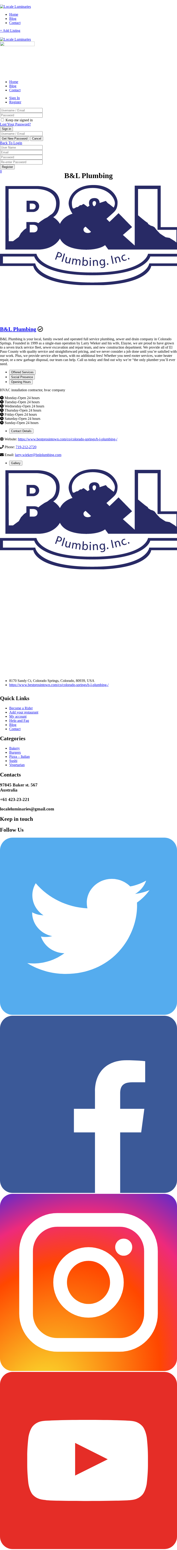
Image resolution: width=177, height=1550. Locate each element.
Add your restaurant (23, 712)
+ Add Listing (10, 31)
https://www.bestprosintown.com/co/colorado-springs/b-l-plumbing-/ (67, 439)
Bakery (14, 748)
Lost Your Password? (15, 124)
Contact (15, 23)
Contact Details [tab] (21, 431)
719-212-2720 (26, 447)
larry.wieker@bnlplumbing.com (38, 455)
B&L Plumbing (18, 329)
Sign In (14, 98)
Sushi (13, 761)
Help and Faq (19, 721)
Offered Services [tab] (22, 372)
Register (15, 102)
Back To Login (11, 143)
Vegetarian (17, 765)
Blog (12, 19)
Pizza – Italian (19, 757)
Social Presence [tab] (22, 377)
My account (18, 716)
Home (13, 14)
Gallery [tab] (16, 463)
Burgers (15, 752)
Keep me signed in (19, 120)
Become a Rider (21, 708)
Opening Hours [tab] (21, 382)
